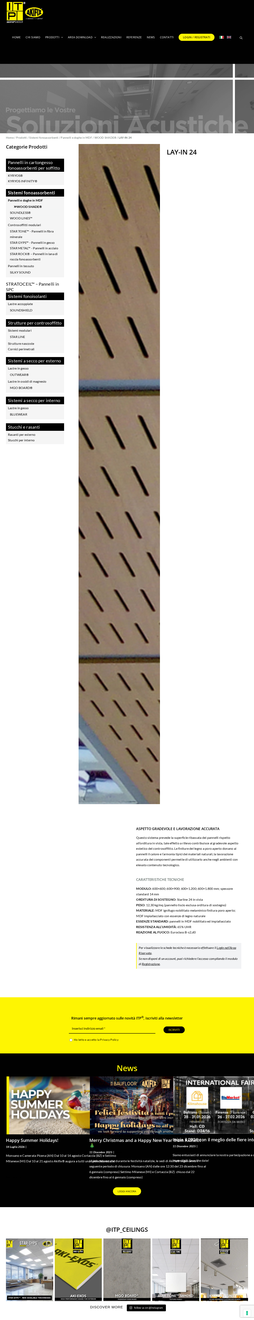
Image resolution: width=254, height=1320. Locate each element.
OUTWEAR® (19, 374)
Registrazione (151, 964)
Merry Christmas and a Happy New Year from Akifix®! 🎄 (145, 1142)
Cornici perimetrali (21, 349)
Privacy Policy (109, 1039)
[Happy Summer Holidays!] (64, 1105)
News (31, 1146)
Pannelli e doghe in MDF (76, 137)
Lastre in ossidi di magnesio (27, 381)
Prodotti (21, 137)
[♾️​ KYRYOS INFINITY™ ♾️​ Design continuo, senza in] (224, 1269)
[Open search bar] (241, 37)
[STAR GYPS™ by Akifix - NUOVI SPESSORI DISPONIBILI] (29, 1269)
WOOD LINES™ (21, 218)
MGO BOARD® (21, 388)
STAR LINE (17, 337)
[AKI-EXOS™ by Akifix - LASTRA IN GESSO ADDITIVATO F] (78, 1269)
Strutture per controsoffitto (35, 322)
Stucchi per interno (21, 440)
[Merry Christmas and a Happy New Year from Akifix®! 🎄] (148, 1105)
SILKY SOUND (20, 272)
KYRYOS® (15, 175)
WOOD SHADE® (105, 137)
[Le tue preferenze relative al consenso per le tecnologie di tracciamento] (247, 1313)
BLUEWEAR (18, 414)
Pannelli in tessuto (21, 266)
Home (10, 137)
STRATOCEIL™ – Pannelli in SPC (32, 286)
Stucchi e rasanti (24, 427)
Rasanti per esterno (22, 434)
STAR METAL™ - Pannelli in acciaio (34, 248)
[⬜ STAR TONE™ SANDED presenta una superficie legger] (175, 1269)
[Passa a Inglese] (229, 37)
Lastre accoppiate (20, 304)
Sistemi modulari (20, 330)
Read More (12, 1177)
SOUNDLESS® (20, 212)
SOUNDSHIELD (21, 310)
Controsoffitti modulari (24, 225)
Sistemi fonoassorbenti (43, 137)
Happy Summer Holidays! (32, 1140)
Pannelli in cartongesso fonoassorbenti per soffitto (34, 165)
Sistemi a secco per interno (34, 400)
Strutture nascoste (21, 343)
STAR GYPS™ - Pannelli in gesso (32, 242)
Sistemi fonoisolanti (27, 296)
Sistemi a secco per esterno (34, 360)
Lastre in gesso (18, 368)
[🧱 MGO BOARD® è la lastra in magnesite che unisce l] (127, 1269)
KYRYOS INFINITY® (22, 181)
